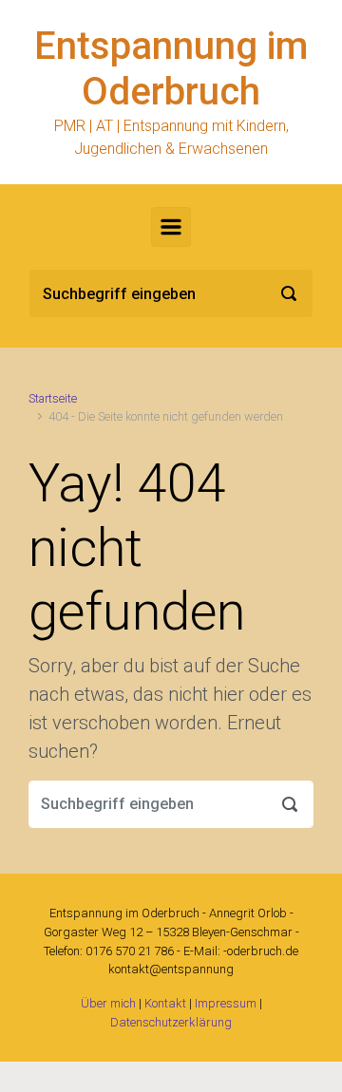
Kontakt (165, 1003)
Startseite (52, 398)
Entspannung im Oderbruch (171, 69)
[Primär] (171, 227)
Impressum (225, 1003)
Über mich (108, 1003)
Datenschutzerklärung (171, 1022)
